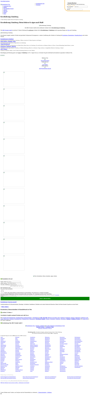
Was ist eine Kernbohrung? (50, 378)
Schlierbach (62, 339)
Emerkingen (17, 362)
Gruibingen (32, 339)
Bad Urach (6, 319)
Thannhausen (62, 356)
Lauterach (32, 368)
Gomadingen (32, 337)
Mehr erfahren (5, 306)
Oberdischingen (48, 356)
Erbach (16, 363)
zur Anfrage (45, 64)
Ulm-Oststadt (77, 346)
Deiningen (17, 345)
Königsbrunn (32, 363)
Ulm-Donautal (62, 368)
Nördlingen (47, 354)
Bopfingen (3, 371)
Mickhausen (47, 341)
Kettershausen (33, 359)
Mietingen (47, 342)
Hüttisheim (32, 354)
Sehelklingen (62, 346)
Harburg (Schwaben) (34, 345)
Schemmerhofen (63, 338)
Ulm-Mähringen (78, 345)
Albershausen (3, 341)
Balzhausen (3, 355)
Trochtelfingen (63, 360)
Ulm (69, 30)
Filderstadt (77, 317)
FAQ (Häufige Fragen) (8, 8)
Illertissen (32, 358)
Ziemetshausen (77, 367)
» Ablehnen (49, 392)
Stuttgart (68, 319)
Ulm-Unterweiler (78, 348)
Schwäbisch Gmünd (40, 319)
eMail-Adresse (4, 283)
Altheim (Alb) (3, 346)
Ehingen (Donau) (18, 359)
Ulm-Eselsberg (77, 338)
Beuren (2, 362)
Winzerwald (77, 364)
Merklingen (47, 339)
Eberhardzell (17, 354)
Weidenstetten (77, 358)
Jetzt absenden (45, 298)
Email (2, 296)
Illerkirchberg (32, 356)
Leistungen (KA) (7, 6)
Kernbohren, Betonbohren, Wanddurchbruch (72, 35)
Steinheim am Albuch (64, 354)
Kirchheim (32, 360)
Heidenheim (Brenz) (34, 346)
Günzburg (11, 319)
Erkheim (17, 364)
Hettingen (32, 348)
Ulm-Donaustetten (63, 367)
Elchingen (17, 360)
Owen (46, 360)
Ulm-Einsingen (63, 371)
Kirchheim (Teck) (33, 362)
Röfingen (47, 371)
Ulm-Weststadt (77, 350)
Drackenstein (17, 352)
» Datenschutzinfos (42, 392)
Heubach (32, 350)
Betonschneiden (27, 317)
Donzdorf (17, 350)
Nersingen (47, 351)
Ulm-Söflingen (77, 347)
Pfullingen (58, 319)
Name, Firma (4, 281)
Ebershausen (17, 356)
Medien (5, 7)
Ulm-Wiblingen (78, 351)
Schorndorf (52, 319)
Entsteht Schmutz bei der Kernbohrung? (8, 376)
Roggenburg (62, 337)
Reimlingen (47, 367)
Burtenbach (17, 342)
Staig (61, 352)
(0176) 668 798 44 (45, 60)
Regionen (38, 4)
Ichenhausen (32, 355)
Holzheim (32, 352)
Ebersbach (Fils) (18, 355)
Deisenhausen (18, 346)
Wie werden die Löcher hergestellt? (74, 378)
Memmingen (32, 319)
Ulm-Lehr (76, 343)
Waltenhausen (77, 356)
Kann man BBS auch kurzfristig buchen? (8, 378)
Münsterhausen (48, 348)
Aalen (58, 317)
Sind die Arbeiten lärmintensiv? (29, 378)
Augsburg (2, 348)
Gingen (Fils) (17, 371)
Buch (16, 338)
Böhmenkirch (3, 369)
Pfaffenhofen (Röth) (49, 362)
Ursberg (76, 354)
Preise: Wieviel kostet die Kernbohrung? (30, 376)
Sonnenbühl (62, 351)
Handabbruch (36, 317)
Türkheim (62, 362)
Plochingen (63, 319)
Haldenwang (32, 343)
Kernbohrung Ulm (40, 3)
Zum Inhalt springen (5, 1)
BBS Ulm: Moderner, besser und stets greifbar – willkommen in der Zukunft (15, 382)
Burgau (16, 339)
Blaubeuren (3, 367)
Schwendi (62, 345)
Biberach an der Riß (52, 317)
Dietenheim (17, 347)
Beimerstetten (3, 356)
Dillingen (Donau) (18, 348)
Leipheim (32, 369)
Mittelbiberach (48, 345)
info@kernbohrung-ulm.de (45, 68)
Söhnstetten (62, 350)
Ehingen (73, 317)
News (4, 13)
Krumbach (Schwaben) (34, 364)
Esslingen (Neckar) (75, 319)
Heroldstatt (32, 347)
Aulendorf (2, 350)
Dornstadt (17, 351)
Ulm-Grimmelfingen (78, 341)
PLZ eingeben (70, 6)
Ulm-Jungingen (78, 342)
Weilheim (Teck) (78, 359)
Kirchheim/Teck (18, 319)
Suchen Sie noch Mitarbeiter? (50, 376)
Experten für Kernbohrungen (9, 317)
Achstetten (3, 338)
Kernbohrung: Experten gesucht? (9, 302)
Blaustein (2, 368)
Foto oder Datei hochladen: (7, 288)
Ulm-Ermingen (77, 337)
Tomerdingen (62, 358)
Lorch (31, 371)
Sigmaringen (62, 348)
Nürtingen (62, 317)
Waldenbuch (77, 355)
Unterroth (76, 352)
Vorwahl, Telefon (4, 284)
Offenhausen (47, 359)
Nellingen (47, 350)
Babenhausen (3, 351)
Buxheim (17, 343)
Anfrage (5, 9)
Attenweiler (3, 347)
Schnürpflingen (63, 341)
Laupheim (32, 367)
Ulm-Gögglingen (78, 339)
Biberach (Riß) (3, 363)
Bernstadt (2, 360)
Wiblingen (77, 362)
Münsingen (47, 347)
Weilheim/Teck (25, 319)
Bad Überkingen (4, 352)
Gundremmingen (33, 341)
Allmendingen (3, 345)
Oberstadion (47, 358)
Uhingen (48, 319)
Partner (5, 12)
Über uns (5, 11)
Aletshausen (3, 342)
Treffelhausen (62, 359)
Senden (61, 347)
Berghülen (3, 359)
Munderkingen (48, 346)
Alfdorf (2, 343)
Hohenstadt (32, 351)
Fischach (17, 368)
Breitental (17, 337)
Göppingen (32, 338)
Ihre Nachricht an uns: (5, 287)
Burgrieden (17, 341)
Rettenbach (47, 368)
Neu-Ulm (46, 352)
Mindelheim (47, 343)
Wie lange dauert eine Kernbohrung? (74, 376)
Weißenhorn (77, 360)
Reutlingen (67, 317)
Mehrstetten (47, 337)
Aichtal (2, 339)
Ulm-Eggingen (62, 369)
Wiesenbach (77, 363)
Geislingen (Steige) (19, 369)
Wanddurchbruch (20, 317)
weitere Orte (85, 319)
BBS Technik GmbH (7, 30)
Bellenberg (3, 358)
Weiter (69, 8)
